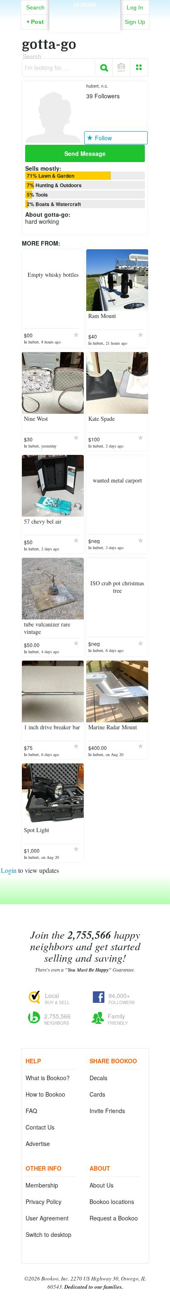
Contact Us (40, 1127)
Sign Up (135, 22)
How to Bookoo (45, 1094)
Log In (135, 7)
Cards (97, 1094)
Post (35, 22)
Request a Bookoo (114, 1218)
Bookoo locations (112, 1201)
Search (35, 7)
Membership (42, 1185)
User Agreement (47, 1218)
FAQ (31, 1110)
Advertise (38, 1143)
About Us (101, 1185)
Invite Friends (107, 1110)
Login (9, 870)
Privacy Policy (43, 1201)
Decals (98, 1078)
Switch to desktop (48, 1234)
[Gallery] (139, 67)
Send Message (85, 153)
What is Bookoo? (48, 1078)
